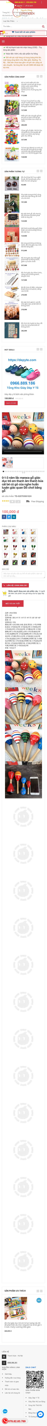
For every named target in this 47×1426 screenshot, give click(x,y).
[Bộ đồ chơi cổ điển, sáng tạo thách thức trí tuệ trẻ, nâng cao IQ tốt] (12, 293)
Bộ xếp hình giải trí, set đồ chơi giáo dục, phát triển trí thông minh (31, 304)
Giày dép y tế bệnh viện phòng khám (19, 394)
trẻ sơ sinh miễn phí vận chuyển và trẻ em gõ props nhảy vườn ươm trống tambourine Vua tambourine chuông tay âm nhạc (31, 87)
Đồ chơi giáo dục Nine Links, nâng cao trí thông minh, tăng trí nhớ (31, 274)
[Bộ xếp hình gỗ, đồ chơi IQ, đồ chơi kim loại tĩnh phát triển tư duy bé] (12, 220)
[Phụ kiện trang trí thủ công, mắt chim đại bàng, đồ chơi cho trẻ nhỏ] (12, 203)
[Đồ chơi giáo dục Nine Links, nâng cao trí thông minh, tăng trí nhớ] (12, 279)
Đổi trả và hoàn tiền (12, 1389)
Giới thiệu (8, 1374)
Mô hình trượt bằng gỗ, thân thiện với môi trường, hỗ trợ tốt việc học (31, 230)
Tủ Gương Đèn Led (35, 1416)
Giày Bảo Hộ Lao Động (36, 1401)
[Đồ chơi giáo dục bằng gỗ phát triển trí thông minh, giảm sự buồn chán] (12, 264)
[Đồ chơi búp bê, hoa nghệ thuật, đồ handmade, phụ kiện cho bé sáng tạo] (12, 183)
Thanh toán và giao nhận (12, 1383)
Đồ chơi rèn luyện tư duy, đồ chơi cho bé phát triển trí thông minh (31, 325)
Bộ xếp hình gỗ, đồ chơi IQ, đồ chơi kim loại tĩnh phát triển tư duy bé (31, 215)
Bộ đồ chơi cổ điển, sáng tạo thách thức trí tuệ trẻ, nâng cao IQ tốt (31, 289)
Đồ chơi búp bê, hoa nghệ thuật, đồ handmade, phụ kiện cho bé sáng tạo (30, 179)
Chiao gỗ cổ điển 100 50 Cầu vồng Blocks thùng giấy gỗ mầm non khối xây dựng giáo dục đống (31, 133)
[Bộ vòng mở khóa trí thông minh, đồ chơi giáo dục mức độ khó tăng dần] (12, 249)
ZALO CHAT (30, 1367)
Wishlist (19, 6)
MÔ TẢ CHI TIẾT (13, 603)
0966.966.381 (12, 1362)
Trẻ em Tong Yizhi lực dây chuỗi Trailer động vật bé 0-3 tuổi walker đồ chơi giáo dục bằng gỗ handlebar (31, 103)
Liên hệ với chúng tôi (12, 1393)
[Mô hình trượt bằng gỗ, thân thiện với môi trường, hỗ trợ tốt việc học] (12, 234)
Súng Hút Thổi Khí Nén (35, 1407)
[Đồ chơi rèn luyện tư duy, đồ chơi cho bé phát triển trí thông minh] (12, 330)
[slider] (6, 501)
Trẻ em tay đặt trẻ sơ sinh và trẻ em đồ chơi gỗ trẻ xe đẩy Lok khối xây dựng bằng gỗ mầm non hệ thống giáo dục (31, 150)
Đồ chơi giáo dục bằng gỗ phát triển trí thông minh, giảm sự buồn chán (30, 260)
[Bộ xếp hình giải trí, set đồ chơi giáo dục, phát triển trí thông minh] (12, 310)
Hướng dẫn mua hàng (12, 1378)
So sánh (30, 6)
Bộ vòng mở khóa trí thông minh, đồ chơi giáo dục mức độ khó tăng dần (31, 245)
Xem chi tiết (11, 403)
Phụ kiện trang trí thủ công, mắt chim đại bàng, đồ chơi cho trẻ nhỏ (31, 196)
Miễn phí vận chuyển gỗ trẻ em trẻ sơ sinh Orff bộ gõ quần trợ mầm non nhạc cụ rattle (31, 118)
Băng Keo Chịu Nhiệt (36, 1413)
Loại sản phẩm (9, 21)
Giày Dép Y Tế (33, 1397)
